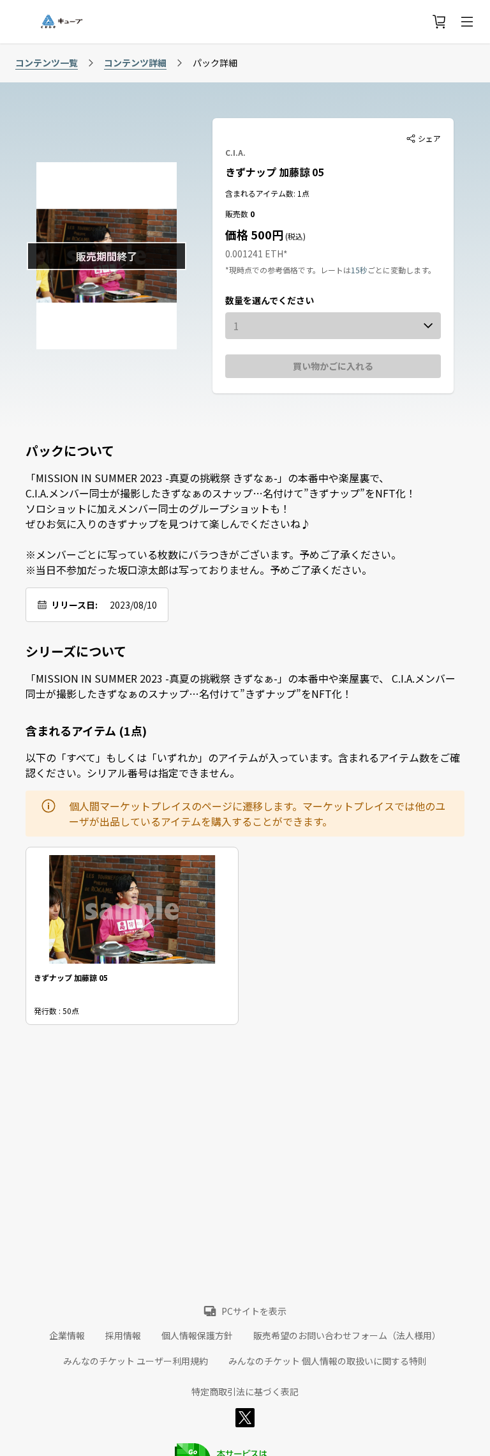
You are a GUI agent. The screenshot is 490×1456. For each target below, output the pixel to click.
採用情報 (123, 1335)
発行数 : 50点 (56, 1010)
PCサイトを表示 (253, 1311)
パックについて (70, 451)
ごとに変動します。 (402, 269)
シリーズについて (76, 651)
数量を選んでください (269, 300)
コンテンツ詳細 (135, 62)
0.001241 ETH (254, 253)
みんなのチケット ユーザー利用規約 (135, 1360)
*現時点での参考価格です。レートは (288, 269)
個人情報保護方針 (197, 1335)
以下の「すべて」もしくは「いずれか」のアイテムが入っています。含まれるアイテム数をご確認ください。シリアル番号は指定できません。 (243, 765)
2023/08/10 (133, 604)
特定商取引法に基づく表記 (245, 1391)
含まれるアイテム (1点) (86, 730)
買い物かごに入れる (333, 366)
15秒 (359, 269)
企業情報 (67, 1335)
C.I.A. (235, 152)
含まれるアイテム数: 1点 (267, 193)
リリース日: (74, 604)
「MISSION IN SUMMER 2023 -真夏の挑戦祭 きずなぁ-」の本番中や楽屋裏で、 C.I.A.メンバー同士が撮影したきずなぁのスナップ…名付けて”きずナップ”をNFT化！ (241, 686)
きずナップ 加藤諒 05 (274, 171)
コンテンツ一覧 (46, 62)
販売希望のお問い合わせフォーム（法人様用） (347, 1335)
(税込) (294, 236)
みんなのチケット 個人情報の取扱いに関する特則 (327, 1360)
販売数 (237, 213)
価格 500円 (254, 234)
